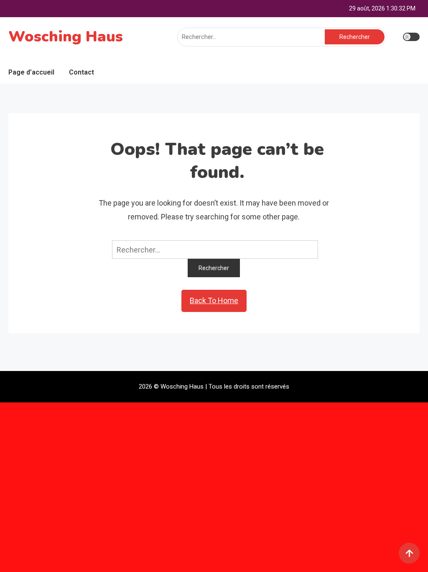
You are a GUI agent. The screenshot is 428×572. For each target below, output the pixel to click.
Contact (81, 72)
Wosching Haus (65, 36)
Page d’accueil (31, 72)
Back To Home (214, 300)
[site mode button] (411, 37)
